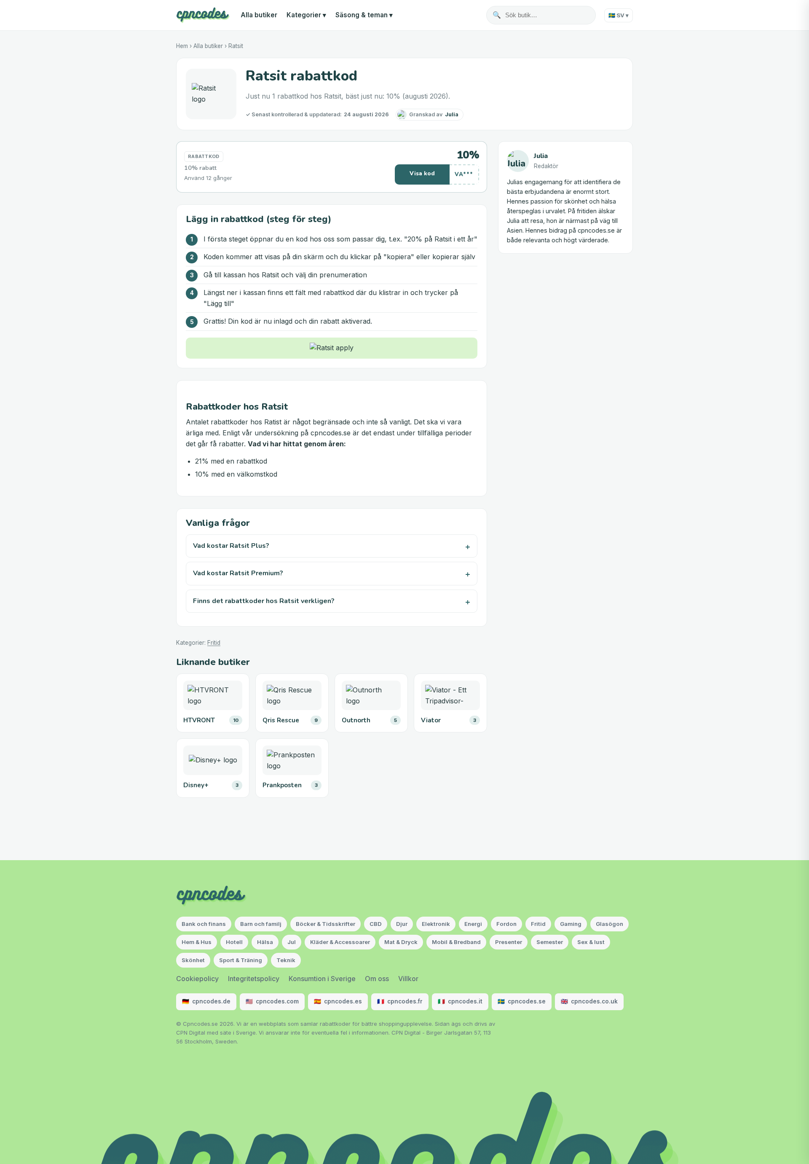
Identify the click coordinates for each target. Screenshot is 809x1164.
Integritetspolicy (253, 978)
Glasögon (609, 923)
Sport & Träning (240, 960)
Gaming (570, 923)
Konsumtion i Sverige (322, 978)
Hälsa (265, 942)
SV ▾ (618, 15)
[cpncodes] (203, 15)
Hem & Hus (197, 942)
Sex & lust (591, 942)
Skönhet (193, 960)
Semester (549, 942)
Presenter (508, 942)
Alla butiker (259, 15)
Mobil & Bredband (456, 942)
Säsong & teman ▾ (364, 15)
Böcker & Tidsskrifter (325, 923)
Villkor (408, 978)
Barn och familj (260, 923)
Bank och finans (204, 923)
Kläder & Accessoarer (340, 942)
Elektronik (436, 923)
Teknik (285, 960)
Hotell (234, 942)
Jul (291, 942)
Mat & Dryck (401, 942)
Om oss (377, 978)
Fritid (213, 642)
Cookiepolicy (197, 978)
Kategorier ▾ (306, 15)
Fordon (506, 923)
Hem (182, 46)
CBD (376, 923)
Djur (401, 923)
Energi (473, 923)
